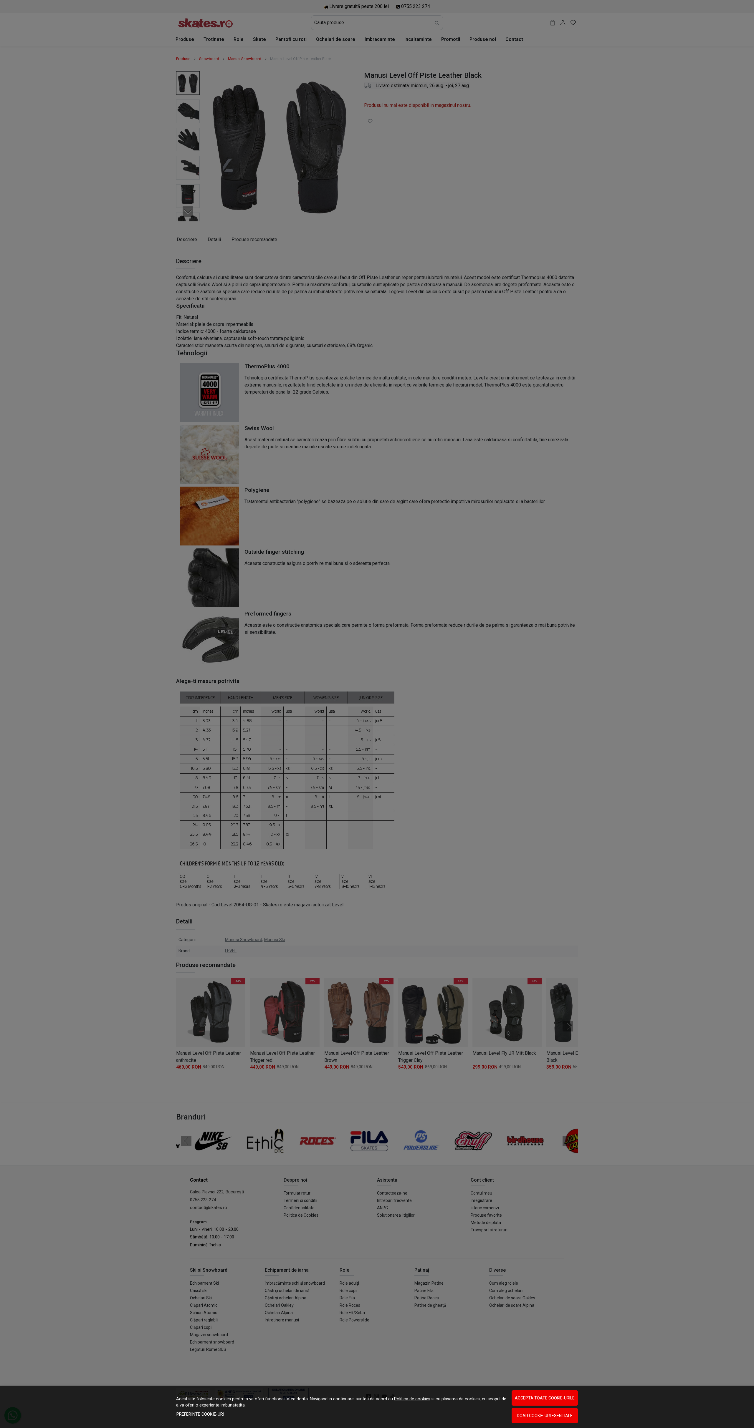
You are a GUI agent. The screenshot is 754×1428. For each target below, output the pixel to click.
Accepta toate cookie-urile (545, 1398)
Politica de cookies (412, 1399)
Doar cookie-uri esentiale (545, 1415)
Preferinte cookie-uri (200, 1414)
